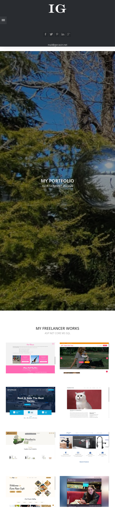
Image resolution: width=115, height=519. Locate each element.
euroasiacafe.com (18, 504)
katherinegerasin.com (76, 504)
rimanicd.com (23, 456)
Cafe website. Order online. (39, 504)
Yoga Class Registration (36, 370)
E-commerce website (93, 459)
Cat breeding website (93, 415)
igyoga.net (19, 370)
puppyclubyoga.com (71, 370)
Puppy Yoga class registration (94, 370)
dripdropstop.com (75, 459)
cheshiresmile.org (74, 415)
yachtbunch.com (22, 415)
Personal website (94, 504)
